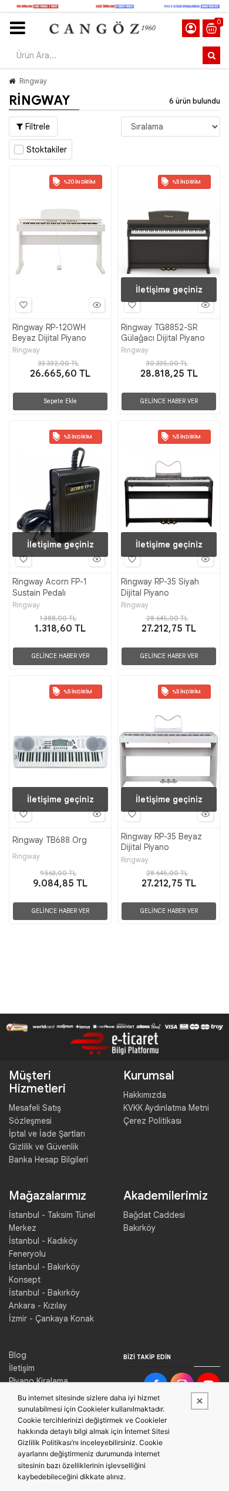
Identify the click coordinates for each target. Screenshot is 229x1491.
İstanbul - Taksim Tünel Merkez (52, 1221)
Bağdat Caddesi (154, 1215)
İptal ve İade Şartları (47, 1133)
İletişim (22, 1368)
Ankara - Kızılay (38, 1305)
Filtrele (36, 126)
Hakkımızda (144, 1095)
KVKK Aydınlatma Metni (166, 1108)
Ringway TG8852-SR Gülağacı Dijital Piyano (163, 332)
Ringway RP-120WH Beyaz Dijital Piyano (49, 332)
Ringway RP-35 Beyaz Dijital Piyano (161, 841)
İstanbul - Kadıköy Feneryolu (43, 1247)
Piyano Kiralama (38, 1381)
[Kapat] (199, 1401)
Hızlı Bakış (97, 305)
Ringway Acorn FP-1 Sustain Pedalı (49, 586)
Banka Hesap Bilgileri (48, 1159)
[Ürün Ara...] (211, 55)
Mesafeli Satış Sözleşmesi (35, 1114)
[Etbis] (114, 1043)
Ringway (33, 81)
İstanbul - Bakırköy (44, 1292)
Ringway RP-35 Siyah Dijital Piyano (160, 586)
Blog (17, 1355)
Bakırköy (139, 1228)
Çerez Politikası (152, 1120)
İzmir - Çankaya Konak (51, 1318)
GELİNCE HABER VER (169, 401)
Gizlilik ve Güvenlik (44, 1146)
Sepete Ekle (60, 401)
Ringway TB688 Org (49, 840)
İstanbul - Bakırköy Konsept (44, 1273)
